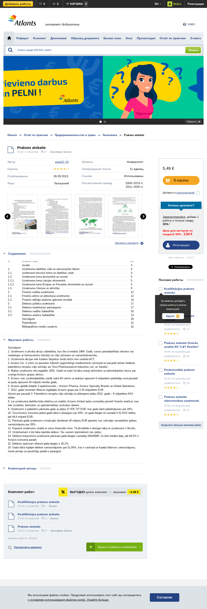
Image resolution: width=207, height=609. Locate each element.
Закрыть (191, 121)
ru (156, 3)
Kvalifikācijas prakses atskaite (39, 502)
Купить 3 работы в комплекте (117, 547)
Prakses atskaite (134, 135)
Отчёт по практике (27, 152)
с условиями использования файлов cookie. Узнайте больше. (68, 599)
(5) (62, 161)
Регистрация (196, 3)
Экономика (56, 152)
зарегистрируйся (174, 216)
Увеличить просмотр (126, 243)
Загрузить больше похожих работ (181, 425)
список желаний (185, 192)
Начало (12, 135)
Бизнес (67, 152)
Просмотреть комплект (28, 547)
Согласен (164, 597)
